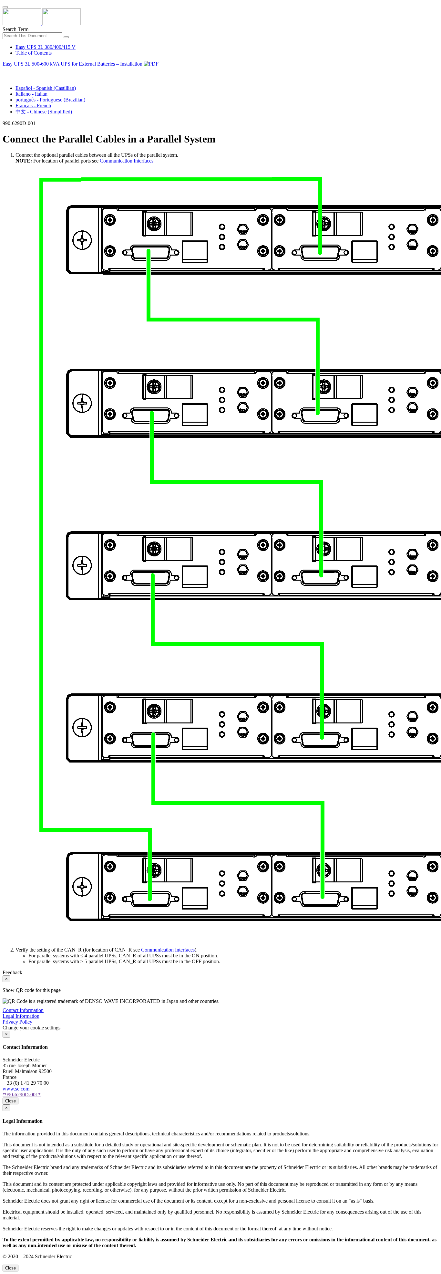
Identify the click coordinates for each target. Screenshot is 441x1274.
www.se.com (16, 1088)
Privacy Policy (17, 1022)
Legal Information (21, 1016)
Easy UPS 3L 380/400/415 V (45, 47)
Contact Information (23, 1010)
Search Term (15, 29)
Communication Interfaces (126, 160)
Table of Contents (33, 53)
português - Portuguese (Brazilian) (50, 99)
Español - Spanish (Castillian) (45, 88)
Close (10, 1101)
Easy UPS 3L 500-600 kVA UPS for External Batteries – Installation (73, 64)
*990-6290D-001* (22, 1094)
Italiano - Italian (31, 94)
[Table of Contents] (5, 71)
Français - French (33, 105)
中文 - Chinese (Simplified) (43, 111)
